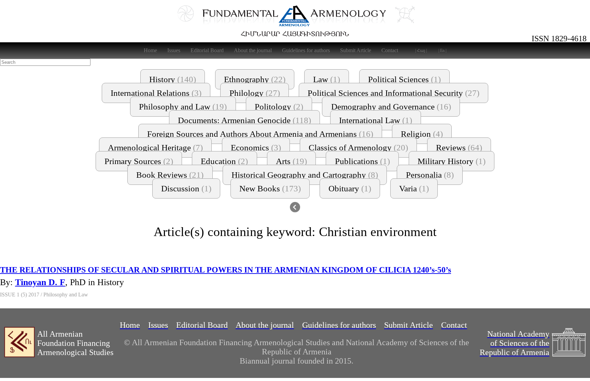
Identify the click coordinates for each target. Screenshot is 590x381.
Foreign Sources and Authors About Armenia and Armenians (260, 133)
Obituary (349, 188)
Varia (414, 188)
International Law (375, 120)
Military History (452, 161)
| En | (442, 50)
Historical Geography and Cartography (304, 174)
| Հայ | (421, 50)
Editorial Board (207, 50)
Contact (389, 50)
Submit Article (355, 50)
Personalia (430, 174)
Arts (291, 161)
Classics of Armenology (358, 147)
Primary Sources (138, 161)
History (172, 79)
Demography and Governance (391, 106)
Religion (422, 133)
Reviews (459, 147)
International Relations (156, 93)
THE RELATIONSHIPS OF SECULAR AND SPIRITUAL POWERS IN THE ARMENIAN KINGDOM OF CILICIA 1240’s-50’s (225, 269)
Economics (256, 147)
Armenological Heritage (155, 147)
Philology (254, 93)
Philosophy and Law (183, 106)
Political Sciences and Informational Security (393, 93)
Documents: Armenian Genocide (244, 120)
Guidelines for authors (306, 50)
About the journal (253, 50)
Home (150, 50)
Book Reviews (169, 174)
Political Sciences (404, 79)
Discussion (186, 188)
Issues (173, 50)
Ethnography (254, 79)
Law (326, 79)
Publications (362, 161)
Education (224, 161)
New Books (270, 188)
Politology (279, 106)
